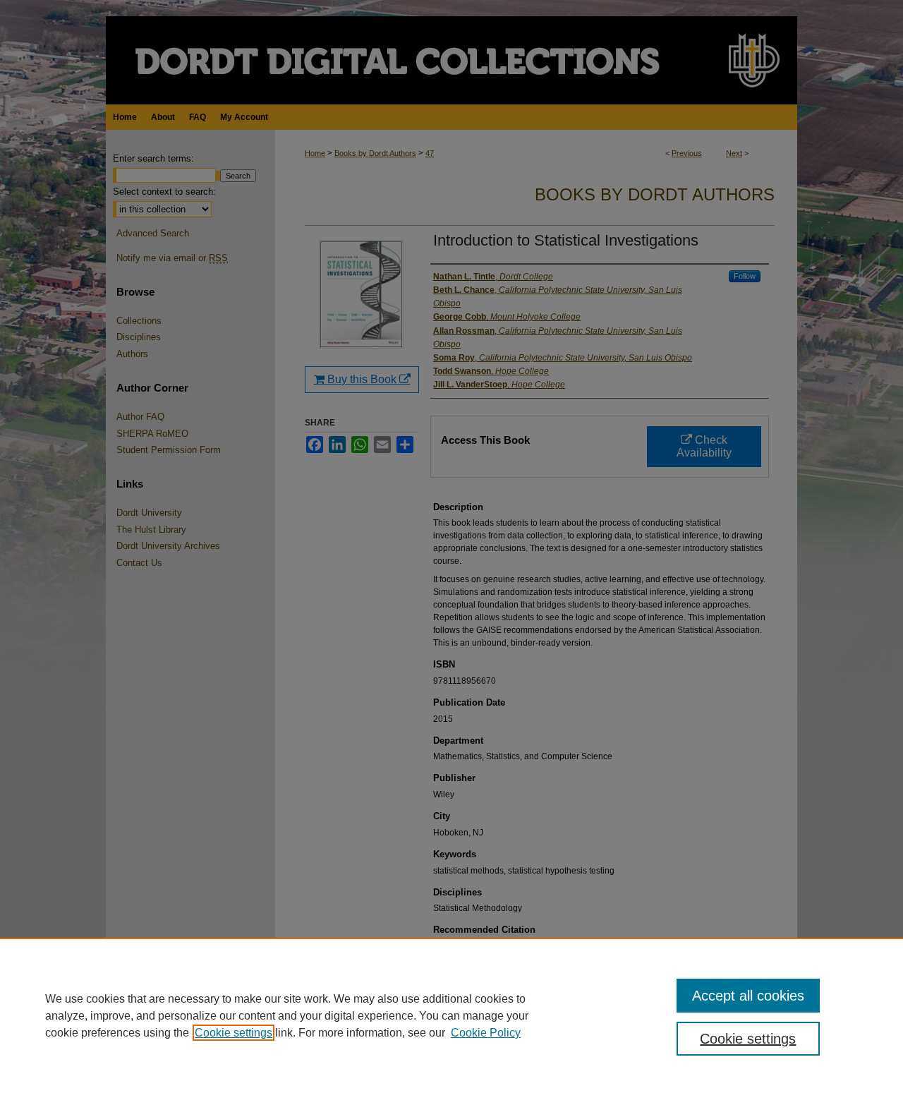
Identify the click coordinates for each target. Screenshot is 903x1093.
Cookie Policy (486, 1033)
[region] (451, 1015)
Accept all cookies (748, 995)
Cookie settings (233, 1033)
